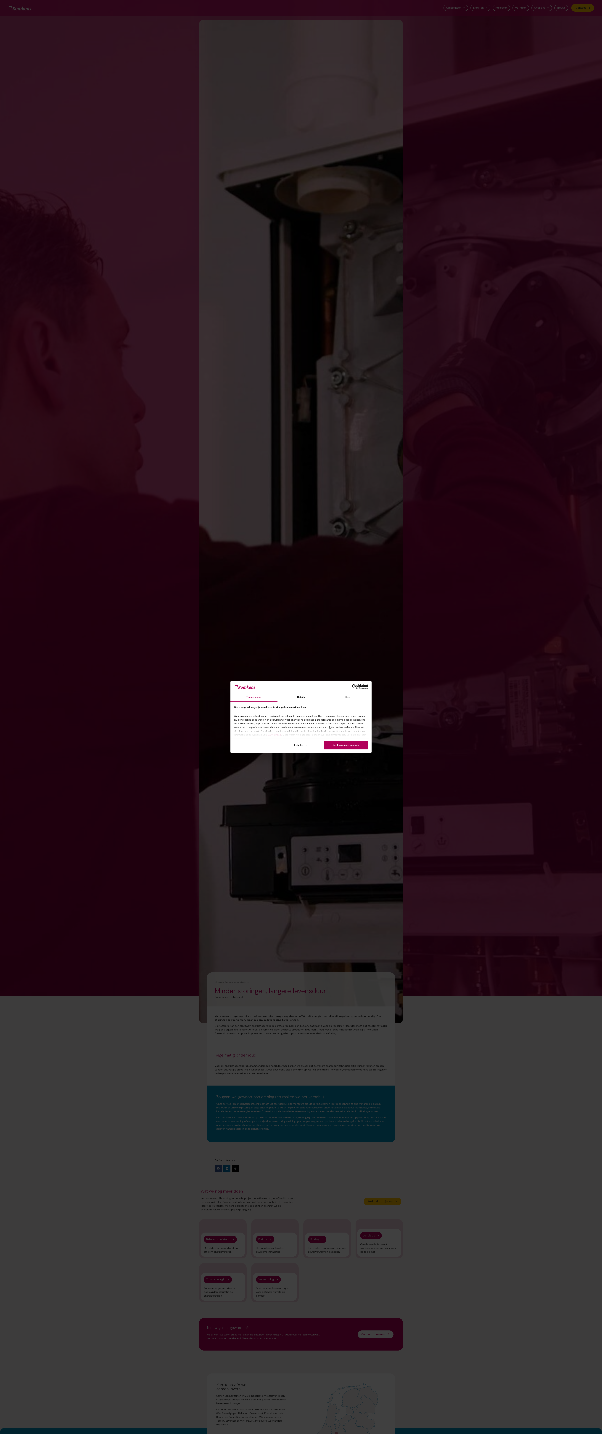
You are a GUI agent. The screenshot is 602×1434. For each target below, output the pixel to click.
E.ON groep (274, 734)
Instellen (298, 745)
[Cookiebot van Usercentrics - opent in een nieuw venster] (354, 686)
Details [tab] (301, 697)
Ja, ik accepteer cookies (346, 745)
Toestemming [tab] (253, 697)
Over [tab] (348, 697)
